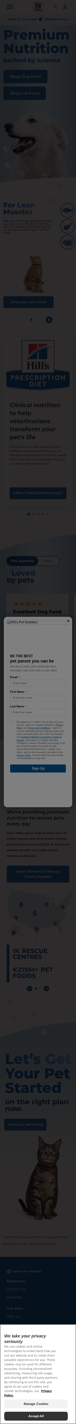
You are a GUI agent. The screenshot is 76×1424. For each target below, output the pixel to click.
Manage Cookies (36, 1404)
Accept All (36, 1416)
